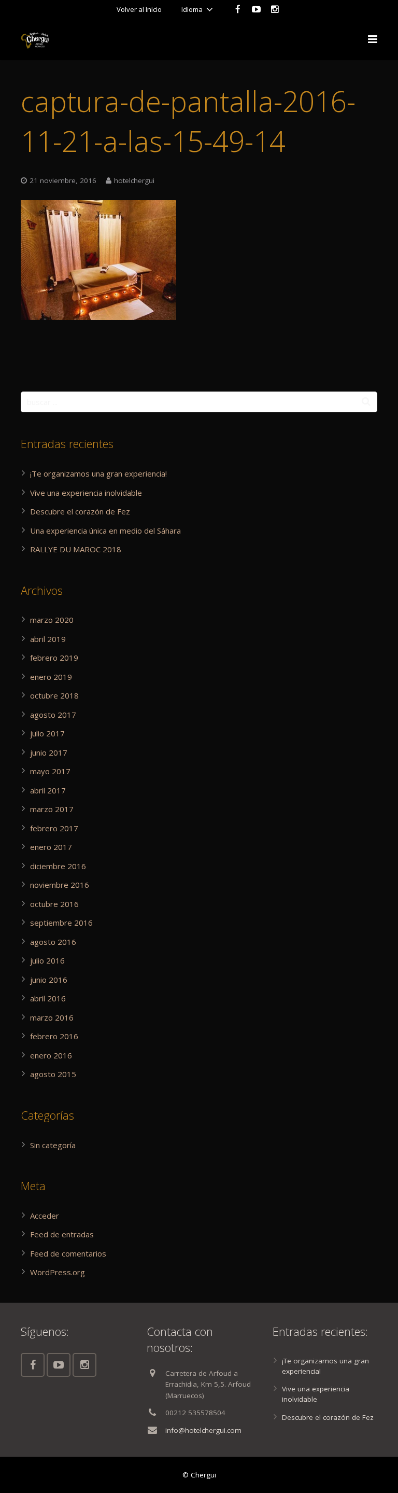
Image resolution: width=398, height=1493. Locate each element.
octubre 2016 (54, 904)
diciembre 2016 (58, 866)
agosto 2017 (53, 714)
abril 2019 (48, 639)
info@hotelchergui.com (203, 1430)
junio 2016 (48, 979)
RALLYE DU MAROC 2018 (75, 549)
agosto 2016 (53, 942)
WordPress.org (57, 1272)
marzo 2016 (52, 1017)
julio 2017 (47, 733)
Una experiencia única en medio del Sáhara (105, 530)
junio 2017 (48, 752)
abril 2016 (48, 998)
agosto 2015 (53, 1074)
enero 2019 (51, 677)
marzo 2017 (52, 809)
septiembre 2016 (61, 922)
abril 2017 (48, 790)
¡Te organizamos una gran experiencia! (98, 473)
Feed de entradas (62, 1234)
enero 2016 (51, 1055)
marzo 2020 (52, 620)
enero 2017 (51, 847)
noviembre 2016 (59, 885)
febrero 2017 (54, 828)
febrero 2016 (54, 1036)
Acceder (44, 1215)
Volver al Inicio (139, 9)
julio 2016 (47, 960)
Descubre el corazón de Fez (80, 511)
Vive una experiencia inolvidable (86, 492)
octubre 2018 (54, 695)
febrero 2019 (54, 657)
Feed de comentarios (68, 1253)
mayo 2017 (50, 771)
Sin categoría (53, 1145)
